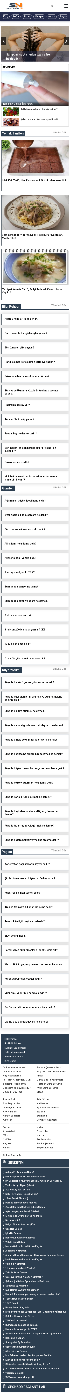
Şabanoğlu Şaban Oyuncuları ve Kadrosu (27, 1281)
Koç (5, 16)
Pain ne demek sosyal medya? (21, 1202)
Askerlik (7, 1119)
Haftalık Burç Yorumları (50, 1083)
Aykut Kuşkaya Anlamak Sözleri (22, 1211)
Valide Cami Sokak (15, 1242)
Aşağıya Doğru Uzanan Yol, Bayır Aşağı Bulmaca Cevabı (34, 1255)
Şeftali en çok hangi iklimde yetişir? (39, 109)
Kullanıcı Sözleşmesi (15, 1048)
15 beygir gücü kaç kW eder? (20, 1268)
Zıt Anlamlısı (44, 1139)
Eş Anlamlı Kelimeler (48, 1107)
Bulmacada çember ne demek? (21, 1325)
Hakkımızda (11, 1039)
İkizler (26, 16)
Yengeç (39, 16)
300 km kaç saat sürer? (17, 1189)
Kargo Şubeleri (11, 1115)
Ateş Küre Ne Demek (16, 1351)
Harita (40, 1135)
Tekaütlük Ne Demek (16, 1272)
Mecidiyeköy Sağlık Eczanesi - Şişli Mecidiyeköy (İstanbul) (36, 1311)
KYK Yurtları (10, 1111)
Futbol (6, 1127)
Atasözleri (9, 1131)
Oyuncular (42, 1131)
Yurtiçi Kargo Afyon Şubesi (19, 1185)
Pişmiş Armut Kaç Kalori (18, 1307)
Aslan (51, 16)
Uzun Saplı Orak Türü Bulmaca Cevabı (25, 1176)
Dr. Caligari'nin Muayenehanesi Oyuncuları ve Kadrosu (33, 1181)
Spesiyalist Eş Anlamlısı (18, 1342)
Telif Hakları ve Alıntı (15, 1052)
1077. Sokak (11, 1303)
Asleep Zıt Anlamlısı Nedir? (19, 1172)
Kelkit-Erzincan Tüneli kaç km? (21, 1194)
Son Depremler (11, 1103)
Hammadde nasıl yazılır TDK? (21, 1329)
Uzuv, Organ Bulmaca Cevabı (20, 1346)
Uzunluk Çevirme (12, 1091)
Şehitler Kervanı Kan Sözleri (20, 1316)
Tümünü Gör (58, 132)
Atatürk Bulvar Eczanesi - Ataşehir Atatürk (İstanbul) (33, 1333)
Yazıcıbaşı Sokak (14, 1373)
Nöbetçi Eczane (12, 1107)
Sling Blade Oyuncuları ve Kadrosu (23, 1216)
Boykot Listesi (45, 1147)
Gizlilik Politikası (13, 1043)
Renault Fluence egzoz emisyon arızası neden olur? (33, 1294)
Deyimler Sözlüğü (47, 1119)
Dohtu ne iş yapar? (15, 1338)
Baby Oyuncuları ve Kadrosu (20, 1237)
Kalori (6, 1147)
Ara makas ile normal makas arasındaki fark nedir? (32, 1368)
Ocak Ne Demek (13, 1229)
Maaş (40, 1091)
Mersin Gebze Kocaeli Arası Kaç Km (24, 1246)
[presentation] (3, 41)
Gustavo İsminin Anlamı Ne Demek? (24, 1277)
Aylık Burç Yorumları (48, 1087)
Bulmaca (42, 1115)
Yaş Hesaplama (12, 1075)
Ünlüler (7, 1139)
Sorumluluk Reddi (14, 1056)
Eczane (41, 1111)
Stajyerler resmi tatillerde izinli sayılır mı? (27, 1364)
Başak (63, 16)
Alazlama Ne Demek (15, 1250)
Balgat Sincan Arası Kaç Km (20, 1224)
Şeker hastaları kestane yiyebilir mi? (39, 119)
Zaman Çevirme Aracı (49, 1067)
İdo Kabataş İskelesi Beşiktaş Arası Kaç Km (28, 1355)
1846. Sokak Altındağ (16, 1198)
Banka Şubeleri (45, 1143)
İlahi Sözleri (43, 1099)
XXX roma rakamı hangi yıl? (19, 1377)
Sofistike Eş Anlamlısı (16, 1285)
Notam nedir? (12, 1220)
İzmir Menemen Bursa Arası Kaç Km (24, 1259)
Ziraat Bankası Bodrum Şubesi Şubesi (25, 1207)
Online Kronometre (14, 1067)
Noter (40, 1127)
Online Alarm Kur (12, 1071)
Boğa (16, 16)
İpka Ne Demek (13, 1233)
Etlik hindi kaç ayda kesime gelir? (22, 1359)
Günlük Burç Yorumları (50, 1079)
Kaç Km (7, 1143)
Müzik (6, 1135)
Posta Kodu (9, 1099)
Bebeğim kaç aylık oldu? (17, 1087)
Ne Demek (42, 1103)
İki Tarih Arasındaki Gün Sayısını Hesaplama (17, 1081)
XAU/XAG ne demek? (16, 1320)
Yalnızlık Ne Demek (15, 1264)
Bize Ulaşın (10, 1061)
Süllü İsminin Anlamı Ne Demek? (22, 1290)
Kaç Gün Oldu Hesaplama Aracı (51, 1073)
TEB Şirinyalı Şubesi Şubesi (19, 1298)
